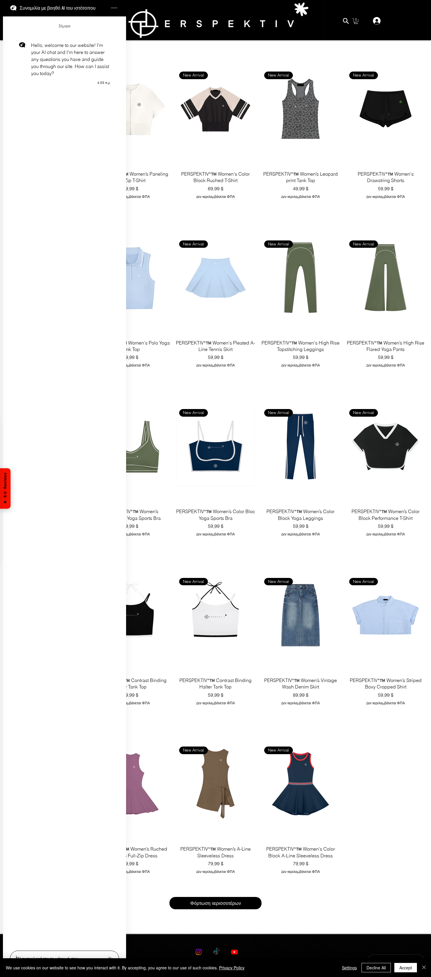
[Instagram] (199, 952)
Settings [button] (349, 968)
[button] (355, 21)
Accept (405, 968)
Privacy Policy (232, 968)
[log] (64, 481)
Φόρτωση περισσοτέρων (215, 903)
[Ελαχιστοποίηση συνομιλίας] (114, 8)
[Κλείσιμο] (423, 967)
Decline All (376, 968)
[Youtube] (234, 952)
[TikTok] (216, 952)
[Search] (345, 21)
